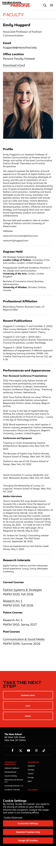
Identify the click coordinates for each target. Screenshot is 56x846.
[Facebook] (12, 751)
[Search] (44, 5)
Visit (28, 706)
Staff (30, 781)
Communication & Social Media (24, 639)
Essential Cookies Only (28, 832)
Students (31, 766)
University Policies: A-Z (13, 786)
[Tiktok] (43, 750)
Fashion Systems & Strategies (22, 589)
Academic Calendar (12, 790)
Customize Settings (28, 823)
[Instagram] (36, 751)
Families (31, 770)
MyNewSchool (10, 772)
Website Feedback (11, 768)
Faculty (31, 777)
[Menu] (51, 5)
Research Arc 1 (12, 601)
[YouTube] (28, 751)
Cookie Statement (13, 817)
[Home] (15, 5)
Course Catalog (10, 776)
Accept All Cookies (28, 840)
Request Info (28, 695)
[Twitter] (20, 751)
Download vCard (14, 65)
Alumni (30, 773)
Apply (28, 716)
